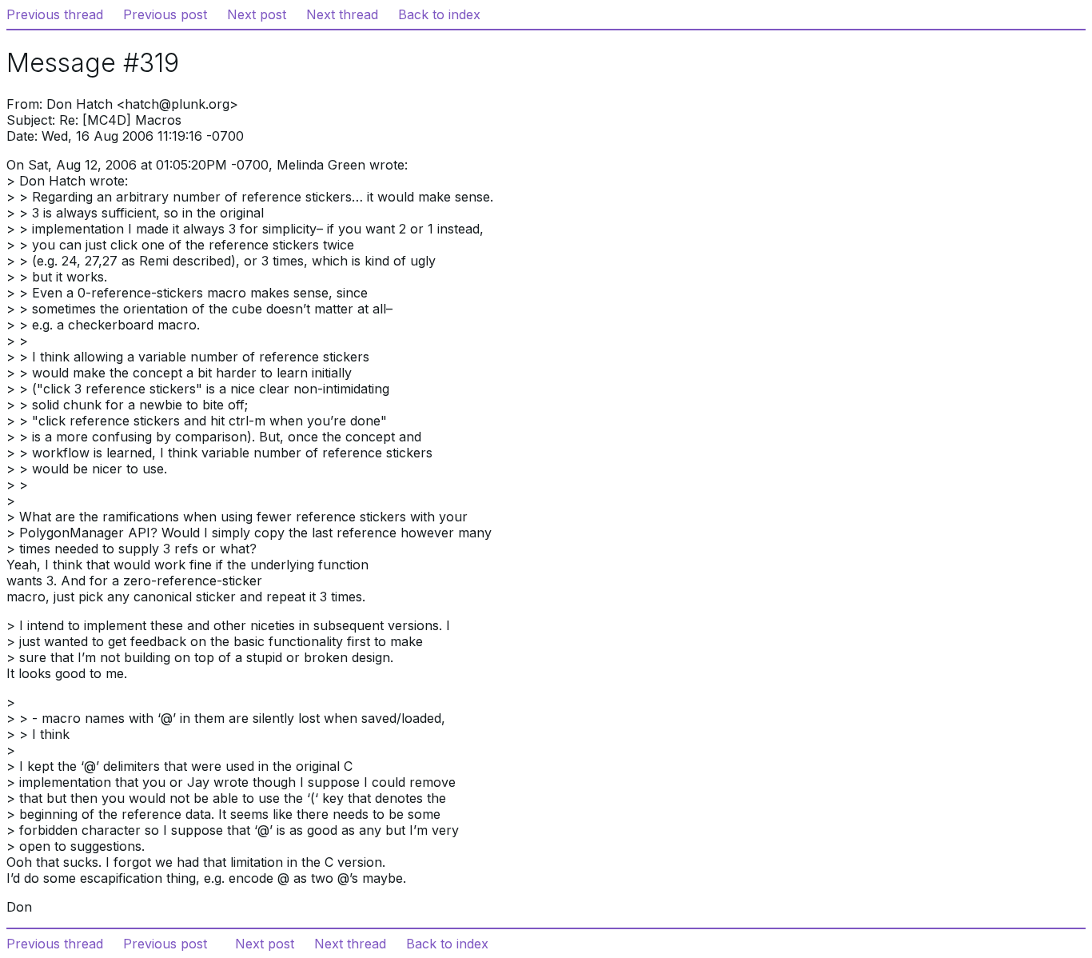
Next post (256, 14)
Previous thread (54, 14)
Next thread (342, 14)
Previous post (165, 14)
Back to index (439, 14)
